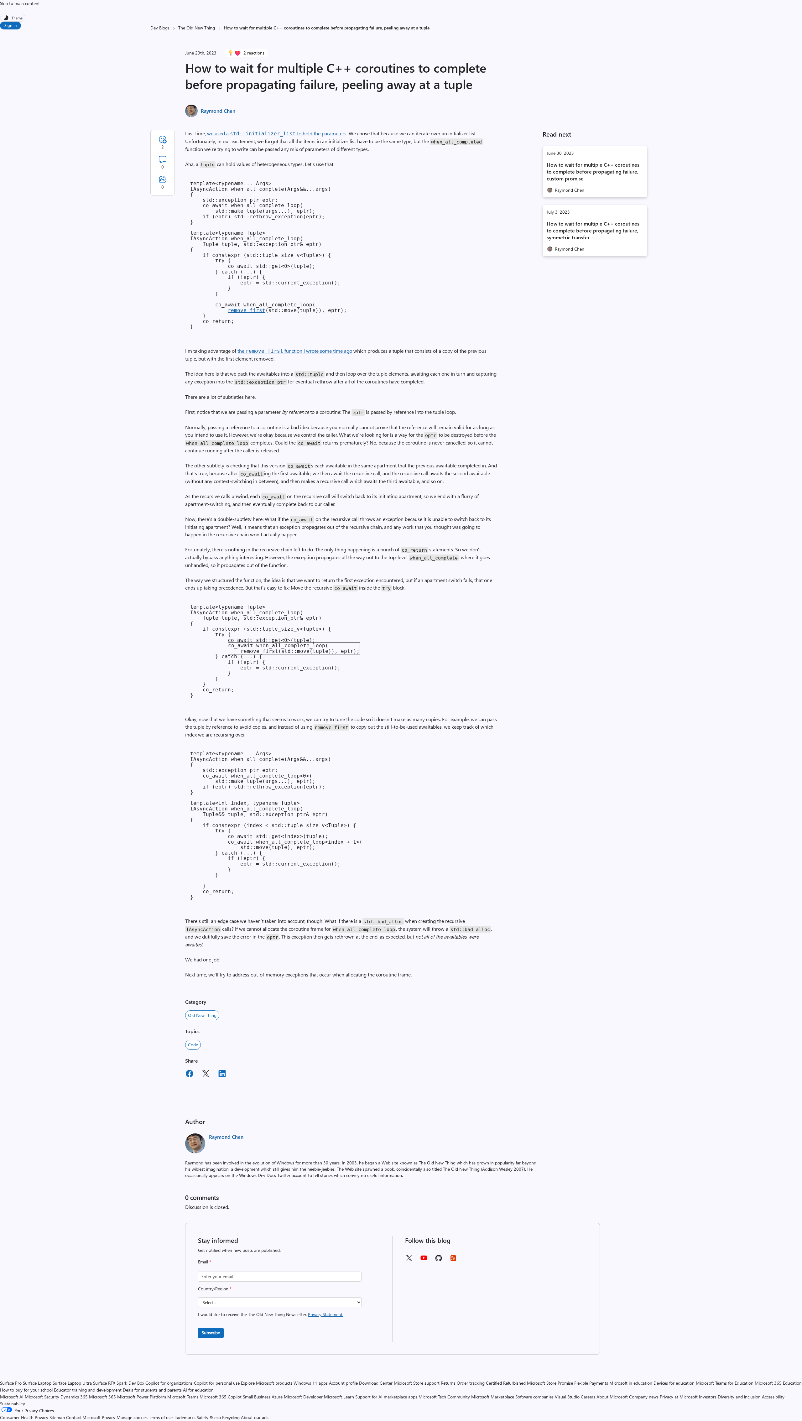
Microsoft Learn (339, 1397)
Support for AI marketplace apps (386, 1397)
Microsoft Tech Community (444, 1397)
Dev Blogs (159, 28)
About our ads (254, 1417)
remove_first (246, 310)
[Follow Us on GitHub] (438, 1260)
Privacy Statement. (325, 1314)
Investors (707, 1397)
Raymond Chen (218, 110)
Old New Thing (202, 1015)
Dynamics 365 (74, 1397)
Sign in (10, 25)
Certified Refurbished (506, 1383)
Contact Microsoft (83, 1417)
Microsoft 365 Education (778, 1383)
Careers (588, 1397)
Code (193, 1045)
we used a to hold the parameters (276, 133)
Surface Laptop (37, 1383)
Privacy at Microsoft (679, 1397)
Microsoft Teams (182, 1397)
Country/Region (215, 1289)
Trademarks (184, 1417)
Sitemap (57, 1417)
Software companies (534, 1397)
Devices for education (674, 1383)
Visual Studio (567, 1397)
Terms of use (161, 1417)
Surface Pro (11, 1383)
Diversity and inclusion (739, 1397)
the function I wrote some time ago (294, 350)
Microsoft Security (42, 1397)
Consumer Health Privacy (24, 1417)
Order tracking (471, 1383)
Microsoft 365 (102, 1397)
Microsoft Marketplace (492, 1397)
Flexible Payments (591, 1383)
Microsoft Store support (417, 1383)
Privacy (109, 1417)
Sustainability (12, 1404)
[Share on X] (205, 1074)
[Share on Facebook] (189, 1074)
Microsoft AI (11, 1397)
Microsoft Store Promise (550, 1383)
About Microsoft (612, 1397)
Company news (644, 1397)
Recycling (231, 1417)
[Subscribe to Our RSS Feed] (453, 1260)
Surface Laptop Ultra (72, 1383)
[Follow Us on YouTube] (424, 1260)
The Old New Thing (196, 28)
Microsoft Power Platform (141, 1397)
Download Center (376, 1383)
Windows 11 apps (311, 1383)
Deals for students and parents (152, 1390)
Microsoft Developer (303, 1397)
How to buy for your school (26, 1390)
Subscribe (211, 1332)
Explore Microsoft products (266, 1383)
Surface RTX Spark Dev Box (118, 1383)
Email (204, 1262)
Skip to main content (20, 3)
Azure (277, 1397)
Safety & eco (209, 1417)
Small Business (256, 1397)
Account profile (343, 1383)
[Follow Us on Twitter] (409, 1260)
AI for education (198, 1390)
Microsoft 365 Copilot (221, 1397)
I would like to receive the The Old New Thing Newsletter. (270, 1314)
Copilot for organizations (169, 1383)
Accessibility (773, 1397)
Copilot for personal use (217, 1383)
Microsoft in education (630, 1383)
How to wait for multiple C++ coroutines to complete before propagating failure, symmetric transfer (593, 230)
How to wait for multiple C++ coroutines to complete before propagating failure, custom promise (593, 171)
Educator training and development (88, 1390)
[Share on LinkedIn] (222, 1074)
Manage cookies (132, 1417)
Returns (448, 1383)
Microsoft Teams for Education (724, 1383)
